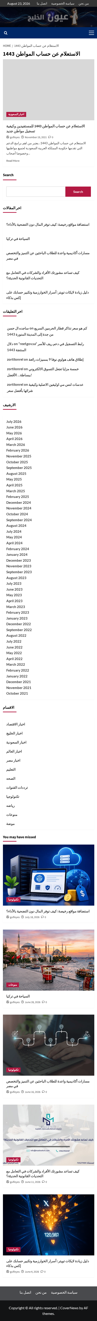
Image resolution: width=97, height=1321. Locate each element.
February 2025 (17, 497)
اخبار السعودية (16, 114)
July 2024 (13, 531)
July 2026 (13, 421)
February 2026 (17, 450)
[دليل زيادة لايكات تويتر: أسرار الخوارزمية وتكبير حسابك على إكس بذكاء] (48, 1224)
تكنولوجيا (12, 796)
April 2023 (14, 601)
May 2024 (14, 537)
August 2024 (16, 525)
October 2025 (17, 462)
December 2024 (18, 502)
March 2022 (15, 664)
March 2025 (15, 491)
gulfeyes (15, 137)
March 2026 (15, 445)
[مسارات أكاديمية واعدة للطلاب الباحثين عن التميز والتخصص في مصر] (48, 1045)
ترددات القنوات (17, 787)
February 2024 (17, 549)
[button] (90, 32)
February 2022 (17, 670)
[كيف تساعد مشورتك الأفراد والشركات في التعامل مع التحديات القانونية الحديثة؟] (48, 1135)
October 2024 (17, 514)
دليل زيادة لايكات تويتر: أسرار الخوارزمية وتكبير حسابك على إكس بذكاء (47, 295)
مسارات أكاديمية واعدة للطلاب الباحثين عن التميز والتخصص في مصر (48, 255)
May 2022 (14, 653)
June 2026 (14, 427)
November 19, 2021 (36, 137)
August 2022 (16, 635)
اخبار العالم (14, 751)
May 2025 (14, 479)
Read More (12, 160)
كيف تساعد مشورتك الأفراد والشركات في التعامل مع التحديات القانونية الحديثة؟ (42, 275)
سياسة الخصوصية (62, 3)
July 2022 (13, 641)
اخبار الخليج (14, 733)
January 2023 (17, 618)
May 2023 (14, 595)
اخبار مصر (13, 760)
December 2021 (18, 682)
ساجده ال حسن (18, 328)
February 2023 (17, 612)
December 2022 (18, 624)
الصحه (10, 778)
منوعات (11, 814)
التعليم (11, 769)
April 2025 (14, 485)
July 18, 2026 (32, 917)
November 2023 (18, 566)
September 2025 (19, 468)
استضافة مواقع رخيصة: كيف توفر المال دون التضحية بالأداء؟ (47, 224)
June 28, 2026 (32, 1002)
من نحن (84, 3)
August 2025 (16, 473)
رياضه (10, 805)
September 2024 (19, 520)
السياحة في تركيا (18, 239)
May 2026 (14, 433)
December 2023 (18, 560)
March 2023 (15, 607)
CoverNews (69, 1308)
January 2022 (17, 676)
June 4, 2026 (32, 1272)
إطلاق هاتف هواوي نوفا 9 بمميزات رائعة (56, 359)
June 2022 (14, 647)
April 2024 (14, 543)
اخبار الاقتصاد (15, 724)
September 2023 (19, 572)
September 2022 (19, 630)
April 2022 (14, 659)
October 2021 (17, 693)
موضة (10, 823)
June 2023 (14, 589)
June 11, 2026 (32, 1182)
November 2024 (18, 508)
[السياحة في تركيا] (48, 960)
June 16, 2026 (32, 1092)
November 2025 (18, 456)
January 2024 (17, 554)
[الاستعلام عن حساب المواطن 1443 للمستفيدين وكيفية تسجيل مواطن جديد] (48, 89)
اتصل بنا (42, 3)
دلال (10, 344)
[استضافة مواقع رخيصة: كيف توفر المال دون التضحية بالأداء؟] (48, 875)
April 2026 (14, 439)
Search (8, 175)
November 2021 (18, 688)
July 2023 (13, 583)
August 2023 (16, 578)
